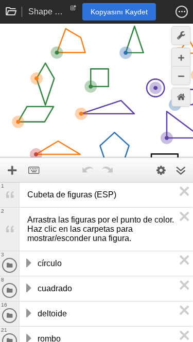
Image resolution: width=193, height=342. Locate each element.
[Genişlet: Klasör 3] (28, 263)
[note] (73, 10)
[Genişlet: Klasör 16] (28, 313)
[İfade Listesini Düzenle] (161, 170)
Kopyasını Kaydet (119, 12)
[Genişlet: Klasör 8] (28, 288)
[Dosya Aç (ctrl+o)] (11, 12)
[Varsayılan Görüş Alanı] (180, 97)
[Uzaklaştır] (181, 76)
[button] (181, 12)
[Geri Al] (88, 170)
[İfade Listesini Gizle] (180, 170)
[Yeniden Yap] (107, 170)
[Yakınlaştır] (181, 57)
